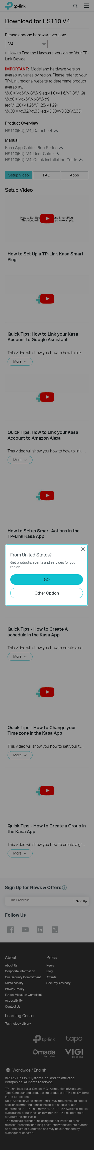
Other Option (47, 593)
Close (83, 549)
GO (47, 579)
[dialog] (47, 575)
